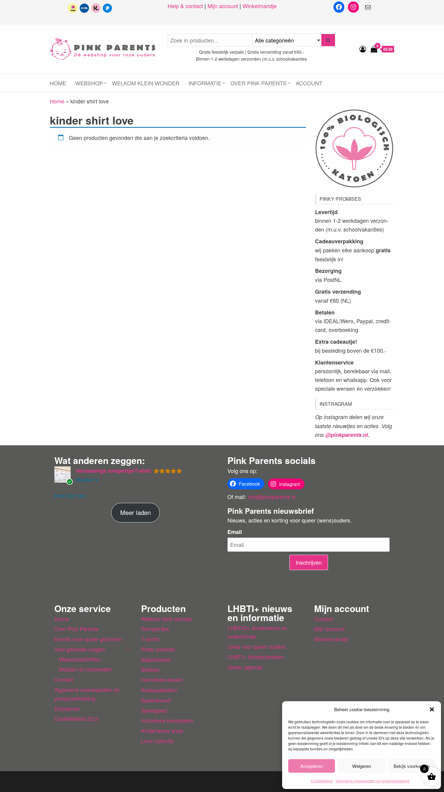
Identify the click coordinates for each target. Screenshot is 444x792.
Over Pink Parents (258, 83)
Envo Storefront (270, 781)
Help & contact (185, 6)
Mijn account (223, 6)
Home (58, 83)
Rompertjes (155, 629)
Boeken (150, 669)
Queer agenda (244, 667)
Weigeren (361, 766)
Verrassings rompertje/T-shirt (113, 471)
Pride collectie (158, 649)
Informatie (204, 83)
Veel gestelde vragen (79, 649)
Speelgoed (154, 710)
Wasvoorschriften (80, 659)
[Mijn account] (362, 48)
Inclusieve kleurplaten (167, 720)
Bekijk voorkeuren (412, 766)
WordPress (213, 781)
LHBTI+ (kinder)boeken (255, 657)
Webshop (89, 83)
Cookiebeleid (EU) (76, 718)
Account (309, 83)
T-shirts (150, 639)
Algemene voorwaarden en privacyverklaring (373, 780)
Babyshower (156, 659)
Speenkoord (155, 700)
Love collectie (157, 741)
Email (234, 532)
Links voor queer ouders (256, 646)
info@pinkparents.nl (272, 496)
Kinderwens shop (162, 730)
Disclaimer (67, 708)
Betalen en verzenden (85, 669)
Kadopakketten (159, 690)
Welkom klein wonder (145, 83)
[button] (432, 709)
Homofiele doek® (162, 679)
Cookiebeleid (322, 780)
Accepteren (311, 766)
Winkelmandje (260, 6)
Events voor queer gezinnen (88, 639)
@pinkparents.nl (346, 435)
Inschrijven (309, 562)
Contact (63, 679)
